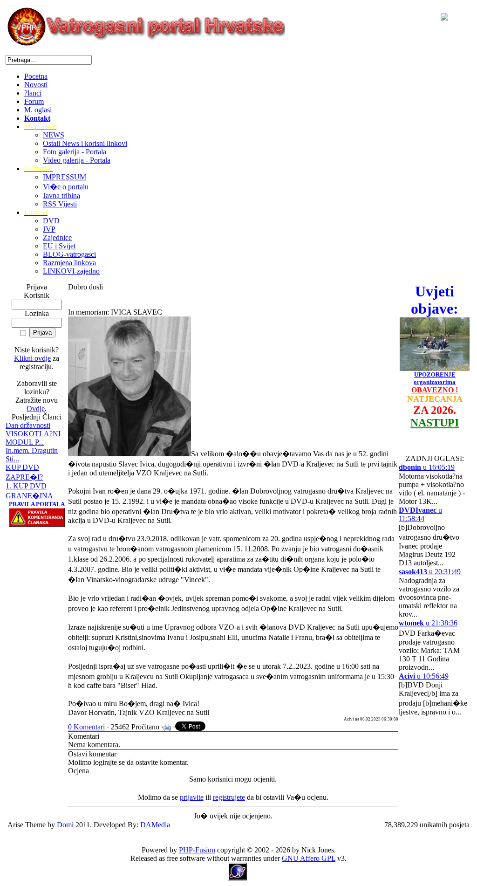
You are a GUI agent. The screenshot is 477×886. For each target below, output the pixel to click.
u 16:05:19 (427, 467)
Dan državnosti (28, 425)
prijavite (192, 797)
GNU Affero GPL (308, 858)
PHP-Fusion (197, 850)
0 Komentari (86, 727)
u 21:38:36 (428, 623)
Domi (65, 825)
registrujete (229, 797)
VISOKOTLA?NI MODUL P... (33, 438)
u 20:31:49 (430, 572)
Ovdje (36, 408)
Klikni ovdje (32, 358)
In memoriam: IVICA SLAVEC (115, 312)
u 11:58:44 (420, 514)
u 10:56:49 (424, 676)
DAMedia (155, 825)
